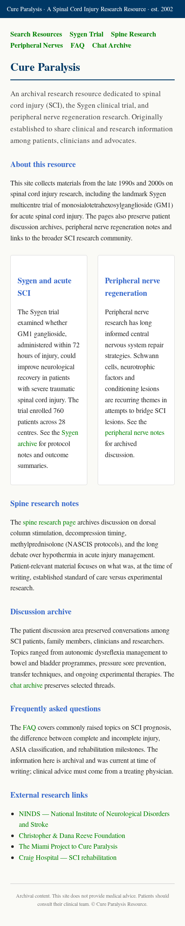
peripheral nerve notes (134, 432)
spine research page (49, 521)
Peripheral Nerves (36, 45)
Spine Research (133, 34)
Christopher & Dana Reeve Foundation (72, 835)
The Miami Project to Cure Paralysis (68, 845)
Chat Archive (111, 45)
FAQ (77, 45)
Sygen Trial (86, 34)
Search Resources (36, 34)
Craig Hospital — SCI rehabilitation (68, 857)
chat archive (26, 684)
